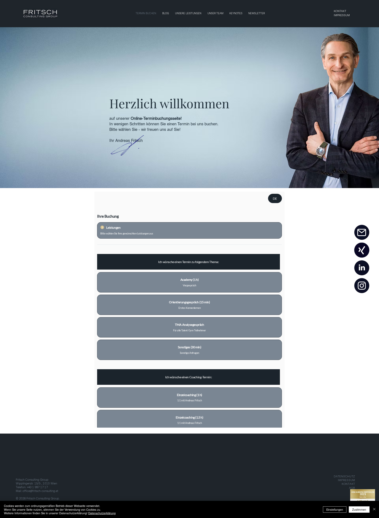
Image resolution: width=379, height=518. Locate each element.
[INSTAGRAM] (362, 286)
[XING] (362, 250)
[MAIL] (362, 232)
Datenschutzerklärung (102, 513)
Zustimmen (359, 509)
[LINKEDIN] (362, 268)
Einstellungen (334, 509)
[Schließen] (374, 509)
